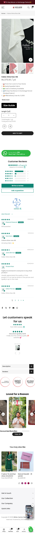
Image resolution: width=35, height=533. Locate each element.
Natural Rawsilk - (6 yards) (25, 475)
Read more (5, 100)
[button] (9, 171)
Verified (16, 209)
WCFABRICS (25, 520)
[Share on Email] (13, 308)
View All (18, 434)
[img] (5, 220)
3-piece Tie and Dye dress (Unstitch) (8, 475)
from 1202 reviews (16, 327)
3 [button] (18, 300)
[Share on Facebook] (2, 308)
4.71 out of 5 (22, 165)
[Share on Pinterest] (10, 308)
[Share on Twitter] (6, 308)
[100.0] (17, 202)
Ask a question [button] (17, 190)
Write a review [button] (17, 186)
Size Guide (9, 105)
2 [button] (15, 300)
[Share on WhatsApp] (17, 308)
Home (3, 13)
